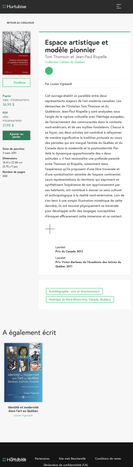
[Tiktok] (127, 450)
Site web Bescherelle (72, 458)
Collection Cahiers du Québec (65, 62)
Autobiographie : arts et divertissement (74, 291)
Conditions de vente (108, 458)
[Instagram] (113, 450)
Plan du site (18, 458)
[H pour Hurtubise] (120, 450)
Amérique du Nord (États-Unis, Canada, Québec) (80, 299)
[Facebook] (106, 450)
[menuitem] (49, 71)
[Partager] (49, 71)
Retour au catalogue (20, 22)
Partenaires (42, 458)
